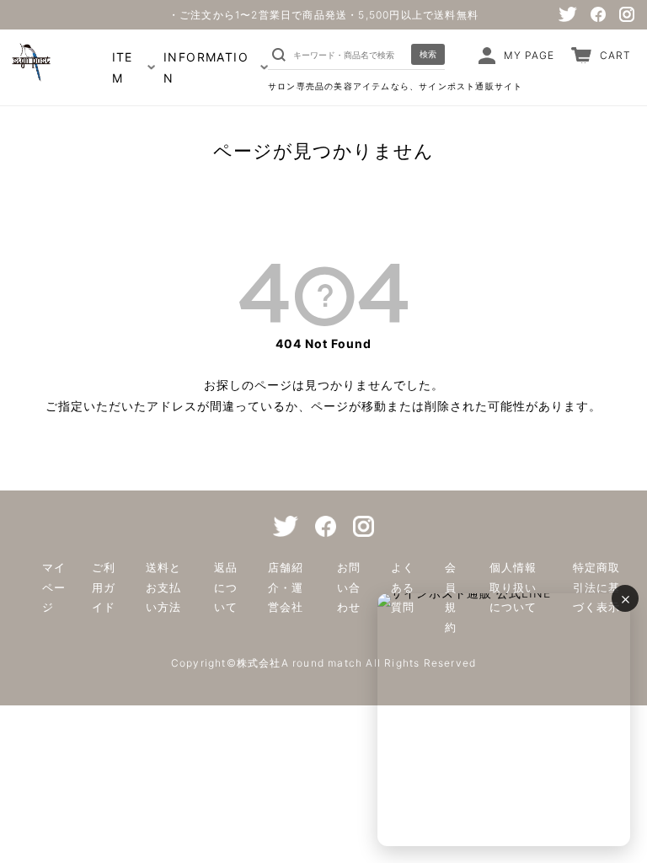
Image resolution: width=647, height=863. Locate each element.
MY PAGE (529, 55)
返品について (226, 587)
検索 (428, 54)
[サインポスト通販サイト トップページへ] (29, 74)
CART (615, 55)
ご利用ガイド (103, 587)
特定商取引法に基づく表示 (596, 587)
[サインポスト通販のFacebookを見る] (598, 14)
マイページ (54, 587)
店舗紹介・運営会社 (285, 587)
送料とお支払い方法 (163, 587)
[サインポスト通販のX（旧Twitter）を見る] (568, 14)
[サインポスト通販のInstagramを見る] (626, 14)
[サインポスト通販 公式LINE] (503, 719)
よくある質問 (402, 587)
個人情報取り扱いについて (513, 587)
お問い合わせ (349, 587)
